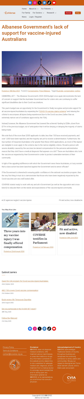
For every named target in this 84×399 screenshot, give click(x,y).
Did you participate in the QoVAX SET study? (19, 309)
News (24, 17)
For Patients (46, 9)
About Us (32, 9)
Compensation (33, 91)
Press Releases (44, 91)
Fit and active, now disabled (70, 200)
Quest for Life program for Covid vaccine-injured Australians (25, 281)
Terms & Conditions (10, 351)
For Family (26, 13)
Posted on (11, 91)
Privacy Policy (8, 347)
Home (24, 9)
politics (77, 91)
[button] (37, 8)
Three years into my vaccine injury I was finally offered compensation (14, 239)
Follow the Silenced (9, 318)
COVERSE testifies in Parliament (40, 238)
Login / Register (35, 17)
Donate (68, 13)
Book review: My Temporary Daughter (16, 300)
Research (50, 13)
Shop (78, 13)
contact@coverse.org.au (13, 354)
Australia (60, 91)
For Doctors (37, 13)
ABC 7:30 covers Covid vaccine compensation (20, 290)
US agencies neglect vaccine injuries (17, 200)
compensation (69, 91)
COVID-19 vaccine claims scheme (52, 111)
